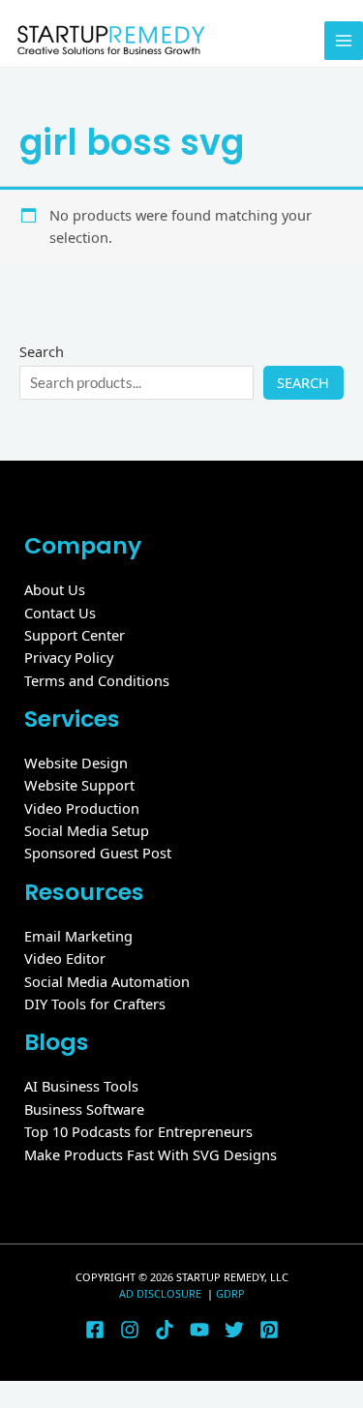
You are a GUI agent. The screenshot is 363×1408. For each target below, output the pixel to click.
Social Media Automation (107, 981)
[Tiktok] (164, 1329)
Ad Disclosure (161, 1293)
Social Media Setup (86, 830)
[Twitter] (234, 1329)
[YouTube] (199, 1329)
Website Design (76, 762)
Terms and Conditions (96, 680)
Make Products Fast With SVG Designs (150, 1154)
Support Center (74, 634)
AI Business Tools (81, 1085)
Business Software (84, 1109)
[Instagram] (129, 1329)
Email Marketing (78, 935)
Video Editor (65, 958)
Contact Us (60, 612)
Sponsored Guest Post (97, 852)
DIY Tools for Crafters (95, 1003)
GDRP (230, 1293)
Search (41, 351)
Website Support (79, 784)
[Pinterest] (269, 1329)
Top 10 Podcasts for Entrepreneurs (138, 1131)
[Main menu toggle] (343, 40)
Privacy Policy (68, 657)
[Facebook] (94, 1329)
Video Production (81, 808)
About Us (54, 589)
